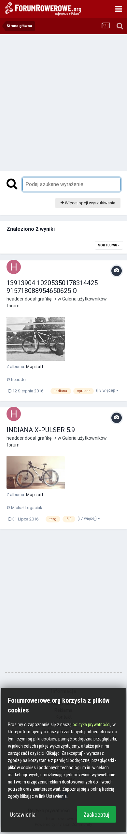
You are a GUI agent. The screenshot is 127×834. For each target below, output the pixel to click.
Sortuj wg (108, 245)
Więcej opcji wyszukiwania (89, 202)
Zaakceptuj (96, 814)
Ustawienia (22, 814)
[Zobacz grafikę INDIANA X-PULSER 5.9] (36, 472)
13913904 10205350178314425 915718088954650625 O (52, 287)
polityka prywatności (91, 724)
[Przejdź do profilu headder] (14, 267)
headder (15, 298)
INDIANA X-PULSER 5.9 (41, 430)
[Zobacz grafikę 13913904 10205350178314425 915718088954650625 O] (36, 339)
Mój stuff (34, 366)
